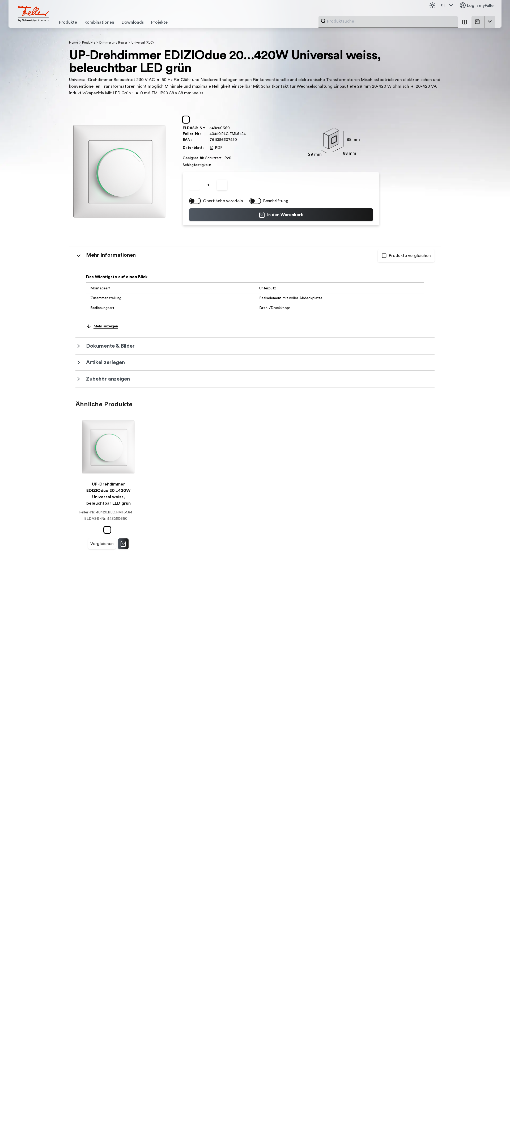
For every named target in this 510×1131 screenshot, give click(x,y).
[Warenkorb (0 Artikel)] (478, 21)
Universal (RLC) (142, 42)
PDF (218, 148)
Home (73, 42)
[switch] (195, 201)
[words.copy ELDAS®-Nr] (232, 128)
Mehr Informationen (111, 255)
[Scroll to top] (495, 1116)
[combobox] (390, 21)
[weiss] (187, 119)
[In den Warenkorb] (123, 543)
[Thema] (432, 5)
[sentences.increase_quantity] (222, 185)
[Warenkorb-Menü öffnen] (489, 21)
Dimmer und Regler (113, 42)
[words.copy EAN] (239, 140)
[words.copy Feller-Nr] (248, 134)
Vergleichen (102, 544)
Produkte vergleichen (410, 256)
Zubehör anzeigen (108, 379)
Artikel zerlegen (105, 362)
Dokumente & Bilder (110, 346)
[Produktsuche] (323, 21)
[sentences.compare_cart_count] (464, 22)
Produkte (88, 42)
